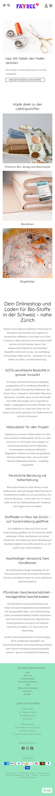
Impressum (44, 775)
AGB (27, 775)
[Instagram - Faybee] (27, 748)
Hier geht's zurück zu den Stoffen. (25, 80)
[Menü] (4, 5)
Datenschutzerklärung (15, 775)
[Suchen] (8, 5)
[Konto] (46, 5)
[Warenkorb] (50, 5)
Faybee (14, 773)
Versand (35, 775)
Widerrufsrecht (43, 773)
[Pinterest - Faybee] (32, 748)
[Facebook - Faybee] (23, 748)
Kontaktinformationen (27, 777)
